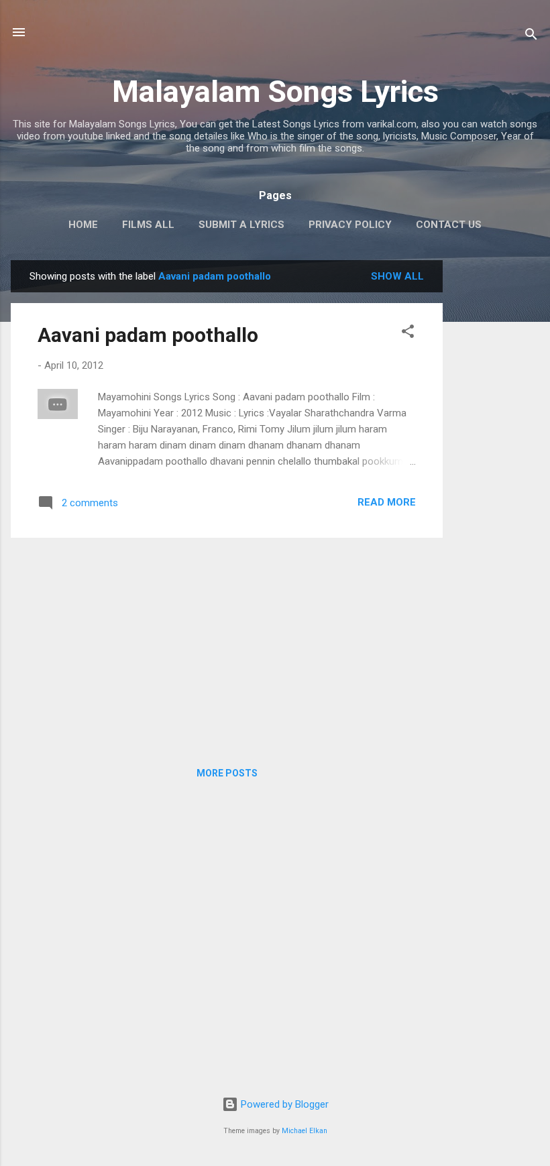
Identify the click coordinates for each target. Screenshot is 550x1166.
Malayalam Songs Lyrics (275, 91)
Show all (397, 276)
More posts (227, 773)
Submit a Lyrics (241, 225)
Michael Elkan (304, 1130)
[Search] (531, 36)
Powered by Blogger (283, 1104)
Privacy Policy (350, 225)
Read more (387, 502)
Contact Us (449, 225)
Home (83, 225)
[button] (408, 333)
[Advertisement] (496, 461)
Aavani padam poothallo (148, 335)
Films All (148, 225)
